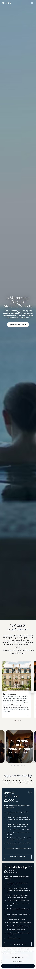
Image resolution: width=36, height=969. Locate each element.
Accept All (18, 966)
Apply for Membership (18, 325)
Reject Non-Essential (18, 961)
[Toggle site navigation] (32, 3)
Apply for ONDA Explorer (18, 856)
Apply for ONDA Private (18, 944)
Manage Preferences (18, 957)
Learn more (13, 953)
